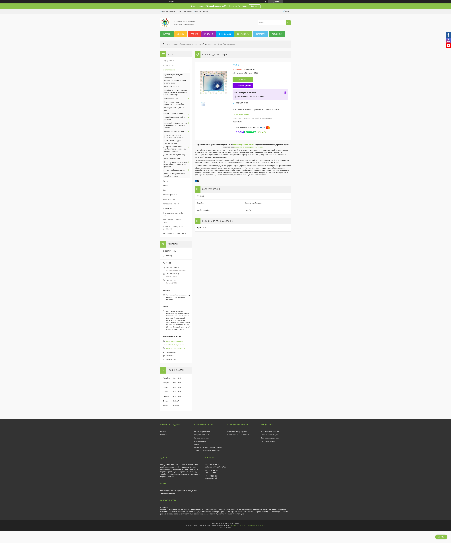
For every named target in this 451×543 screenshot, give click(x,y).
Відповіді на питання (171, 204)
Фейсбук (163, 431)
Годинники (277, 34)
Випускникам (243, 34)
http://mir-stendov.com (174, 341)
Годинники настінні (170, 98)
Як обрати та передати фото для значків (174, 228)
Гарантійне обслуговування (237, 431)
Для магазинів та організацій (174, 170)
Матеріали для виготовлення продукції (208, 447)
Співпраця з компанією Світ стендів (173, 214)
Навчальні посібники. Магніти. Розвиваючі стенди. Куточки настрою (175, 125)
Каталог (166, 34)
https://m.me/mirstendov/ (175, 348)
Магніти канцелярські (171, 158)
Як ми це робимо (169, 208)
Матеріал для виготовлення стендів (173, 221)
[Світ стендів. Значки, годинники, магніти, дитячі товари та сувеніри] (165, 26)
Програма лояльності (201, 435)
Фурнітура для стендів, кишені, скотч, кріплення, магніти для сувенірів (175, 164)
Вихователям (225, 34)
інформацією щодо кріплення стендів (249, 147)
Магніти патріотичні (171, 86)
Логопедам (260, 34)
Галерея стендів (169, 199)
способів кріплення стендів (243, 145)
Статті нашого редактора (270, 438)
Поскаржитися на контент (238, 525)
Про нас (194, 34)
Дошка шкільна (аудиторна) (174, 155)
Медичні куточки (209, 44)
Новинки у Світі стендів (269, 435)
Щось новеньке (169, 65)
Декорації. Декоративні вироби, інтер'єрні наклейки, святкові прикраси (174, 149)
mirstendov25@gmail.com (175, 345)
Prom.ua (236, 523)
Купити (243, 79)
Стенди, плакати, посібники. (191, 44)
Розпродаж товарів (268, 441)
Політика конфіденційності (256, 525)
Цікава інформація (170, 195)
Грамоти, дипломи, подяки (173, 131)
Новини (165, 190)
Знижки (180, 34)
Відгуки (165, 181)
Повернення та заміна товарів (174, 233)
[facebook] (196, 181)
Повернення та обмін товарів (238, 435)
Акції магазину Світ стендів (270, 431)
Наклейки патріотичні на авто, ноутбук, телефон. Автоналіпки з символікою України (175, 92)
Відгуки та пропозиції (202, 431)
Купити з (240, 86)
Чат (442, 537)
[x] (198, 181)
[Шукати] (288, 22)
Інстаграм (163, 435)
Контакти (255, 6)
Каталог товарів (172, 44)
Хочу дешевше (168, 61)
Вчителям (208, 34)
